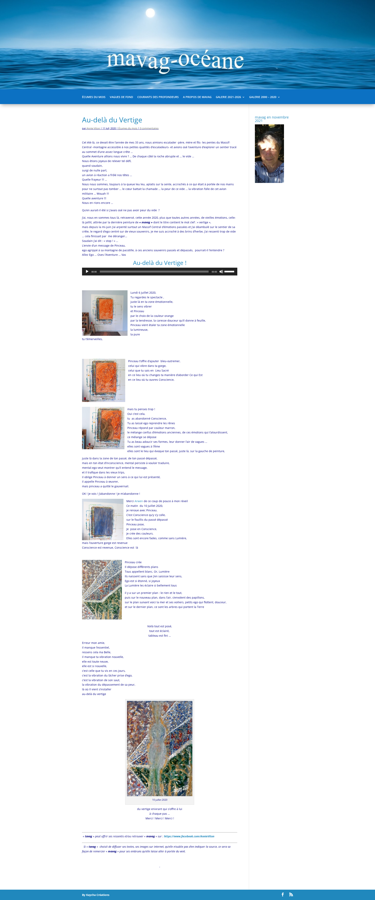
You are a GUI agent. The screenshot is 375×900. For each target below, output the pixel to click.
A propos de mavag (197, 97)
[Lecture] (87, 272)
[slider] (229, 271)
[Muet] (221, 272)
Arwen (139, 501)
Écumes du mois (93, 97)
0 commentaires (149, 128)
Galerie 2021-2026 (228, 97)
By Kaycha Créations (95, 895)
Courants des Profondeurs (158, 97)
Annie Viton (93, 128)
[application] (159, 271)
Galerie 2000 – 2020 (262, 97)
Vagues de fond (121, 97)
